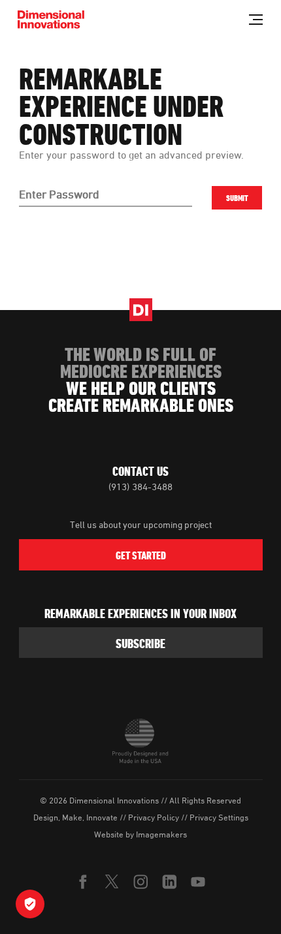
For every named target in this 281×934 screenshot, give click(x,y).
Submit (237, 198)
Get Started (141, 555)
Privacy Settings (219, 817)
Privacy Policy (153, 817)
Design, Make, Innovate (75, 817)
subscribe (140, 643)
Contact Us (140, 471)
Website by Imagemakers (140, 834)
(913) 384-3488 (140, 486)
